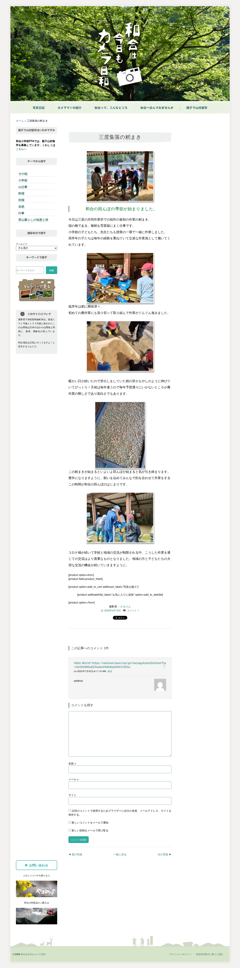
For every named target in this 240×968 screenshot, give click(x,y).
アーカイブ (21, 244)
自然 (21, 206)
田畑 (21, 200)
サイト (72, 795)
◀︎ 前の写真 (75, 854)
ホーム (20, 120)
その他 (22, 173)
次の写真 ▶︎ (165, 854)
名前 (72, 763)
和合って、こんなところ (111, 107)
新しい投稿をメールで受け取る (90, 830)
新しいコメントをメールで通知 (90, 822)
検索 (51, 270)
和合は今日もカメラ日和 (33, 954)
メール (73, 779)
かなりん (125, 606)
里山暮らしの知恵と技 (33, 219)
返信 (110, 671)
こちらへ (21, 149)
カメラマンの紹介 (70, 107)
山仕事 (22, 187)
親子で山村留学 (196, 107)
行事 (21, 213)
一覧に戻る (120, 854)
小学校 (22, 180)
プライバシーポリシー (180, 954)
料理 (21, 193)
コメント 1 (133, 610)
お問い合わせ (38, 865)
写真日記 (39, 107)
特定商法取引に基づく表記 (209, 954)
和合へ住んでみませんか (156, 107)
